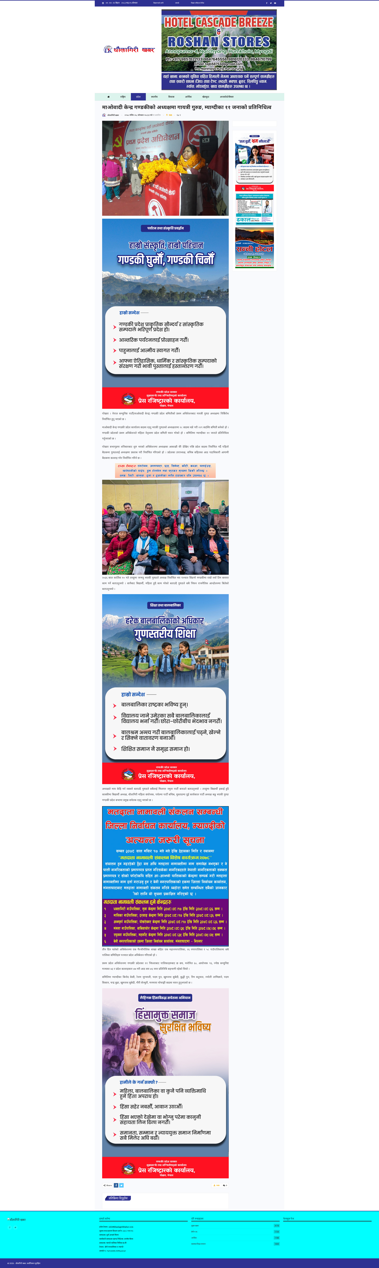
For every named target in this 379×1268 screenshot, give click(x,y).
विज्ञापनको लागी (158, 3)
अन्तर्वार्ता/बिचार (227, 96)
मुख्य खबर (195, 1225)
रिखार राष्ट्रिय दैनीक (197, 3)
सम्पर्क (177, 3)
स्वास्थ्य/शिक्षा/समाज (198, 1244)
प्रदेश (138, 96)
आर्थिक (188, 96)
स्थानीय (154, 96)
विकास (171, 96)
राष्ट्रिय (123, 96)
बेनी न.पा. (194, 1231)
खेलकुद (205, 96)
